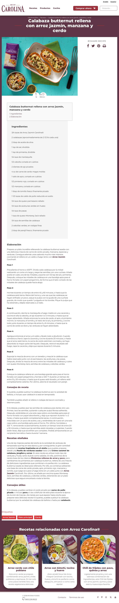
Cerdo (38, 517)
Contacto (62, 597)
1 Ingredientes (15, 114)
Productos (45, 8)
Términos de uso (76, 597)
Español (113, 2)
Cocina (56, 8)
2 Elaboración (15, 117)
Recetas (33, 8)
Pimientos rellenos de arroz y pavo (48, 458)
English (105, 2)
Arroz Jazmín (58, 257)
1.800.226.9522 (30, 599)
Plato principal (25, 517)
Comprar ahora (83, 8)
